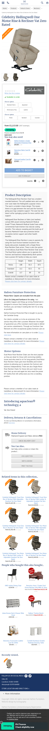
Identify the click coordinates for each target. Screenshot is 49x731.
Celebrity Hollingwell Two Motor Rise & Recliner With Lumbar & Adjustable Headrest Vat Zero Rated (13, 556)
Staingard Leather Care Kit (22, 159)
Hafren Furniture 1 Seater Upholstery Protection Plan (22, 142)
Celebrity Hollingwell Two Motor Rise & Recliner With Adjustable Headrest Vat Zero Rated (36, 528)
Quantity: (30, 181)
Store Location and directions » (15, 688)
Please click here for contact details (18, 281)
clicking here (13, 719)
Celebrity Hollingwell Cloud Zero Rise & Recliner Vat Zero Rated (13, 527)
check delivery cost (27, 441)
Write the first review (12, 93)
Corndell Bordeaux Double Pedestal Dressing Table (36, 642)
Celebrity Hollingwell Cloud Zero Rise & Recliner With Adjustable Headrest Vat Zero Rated (13, 499)
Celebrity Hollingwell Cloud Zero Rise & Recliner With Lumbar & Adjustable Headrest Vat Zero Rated (36, 500)
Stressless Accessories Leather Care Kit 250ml (13, 642)
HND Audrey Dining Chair (13, 586)
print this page (27, 466)
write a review (27, 461)
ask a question (27, 456)
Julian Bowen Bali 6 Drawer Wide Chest (13, 614)
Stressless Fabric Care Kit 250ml (22, 151)
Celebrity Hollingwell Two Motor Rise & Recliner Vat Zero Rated (36, 554)
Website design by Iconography (14, 701)
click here (12, 423)
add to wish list (24, 176)
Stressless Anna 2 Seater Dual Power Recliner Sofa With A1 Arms (36, 587)
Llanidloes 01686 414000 (10, 682)
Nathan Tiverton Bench (35, 613)
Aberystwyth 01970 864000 (10, 684)
